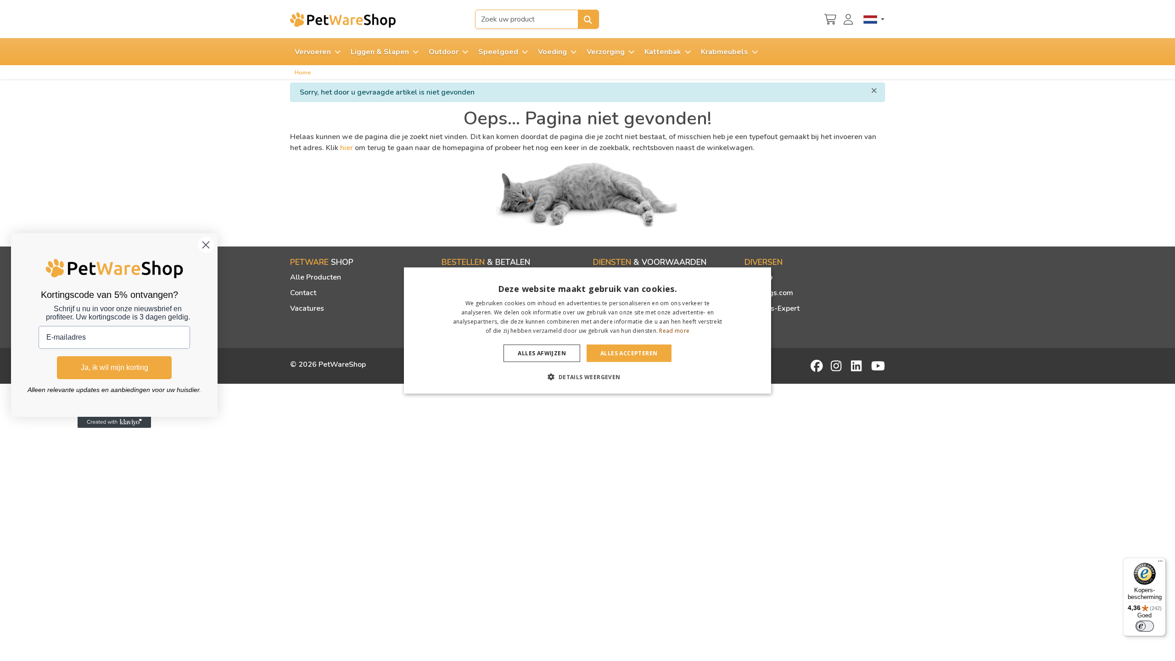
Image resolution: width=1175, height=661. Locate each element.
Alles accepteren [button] (628, 353)
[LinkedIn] (858, 366)
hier (346, 148)
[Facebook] (817, 366)
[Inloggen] (850, 18)
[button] (587, 376)
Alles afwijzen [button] (542, 353)
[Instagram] (838, 366)
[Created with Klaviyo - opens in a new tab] (114, 422)
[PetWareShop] (343, 19)
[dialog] (587, 331)
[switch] (1145, 626)
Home (303, 72)
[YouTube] (878, 366)
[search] (588, 19)
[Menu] (1160, 563)
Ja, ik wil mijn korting (114, 367)
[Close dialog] (206, 245)
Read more (674, 330)
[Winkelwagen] (830, 18)
